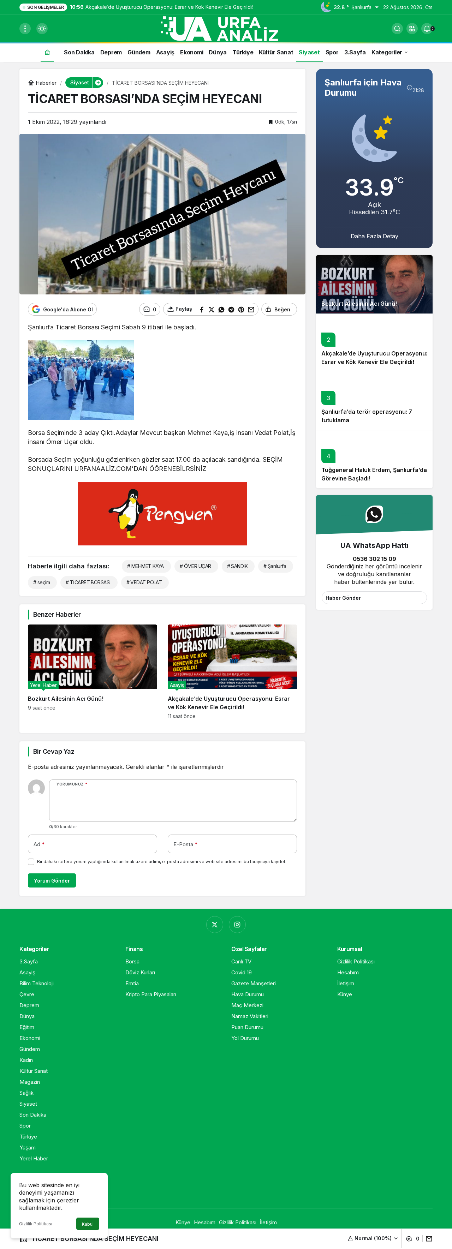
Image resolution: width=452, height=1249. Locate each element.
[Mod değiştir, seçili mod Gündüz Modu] (42, 28)
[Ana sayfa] (47, 52)
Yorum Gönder (52, 881)
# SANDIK (237, 566)
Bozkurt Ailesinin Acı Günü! (359, 303)
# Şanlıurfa (274, 566)
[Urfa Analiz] (226, 27)
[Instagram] (237, 924)
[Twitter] (214, 924)
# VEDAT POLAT (144, 582)
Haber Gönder (343, 598)
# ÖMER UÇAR (195, 566)
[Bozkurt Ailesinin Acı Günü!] (92, 671)
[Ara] (397, 28)
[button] (412, 28)
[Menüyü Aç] (25, 28)
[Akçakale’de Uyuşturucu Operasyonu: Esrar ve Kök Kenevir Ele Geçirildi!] (232, 671)
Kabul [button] (88, 1224)
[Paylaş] (427, 1238)
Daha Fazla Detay (374, 236)
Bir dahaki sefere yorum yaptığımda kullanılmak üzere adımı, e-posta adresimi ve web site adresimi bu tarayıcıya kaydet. (161, 861)
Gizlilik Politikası (35, 1223)
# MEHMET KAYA (145, 566)
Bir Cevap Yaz (53, 751)
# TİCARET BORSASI (88, 582)
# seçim (41, 582)
